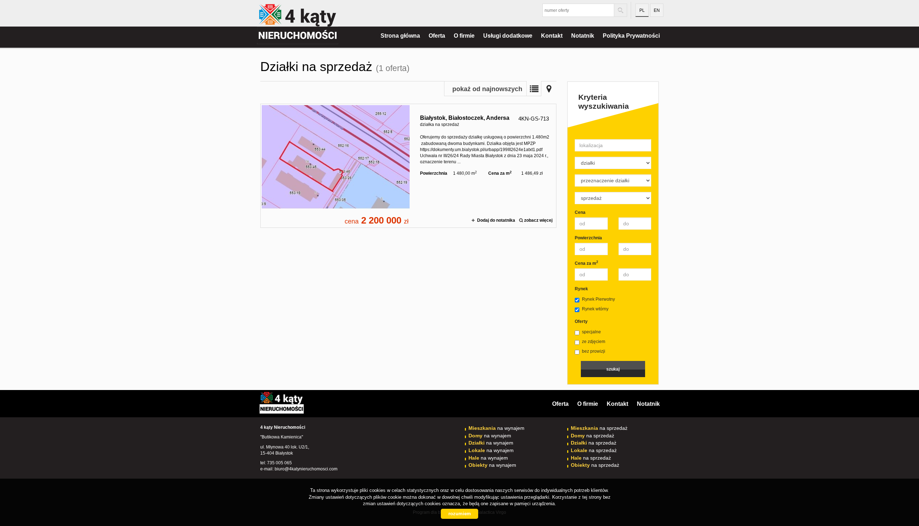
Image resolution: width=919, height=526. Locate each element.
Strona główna (400, 36)
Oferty (581, 321)
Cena (580, 212)
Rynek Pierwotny (598, 299)
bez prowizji (593, 351)
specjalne (591, 331)
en (657, 10)
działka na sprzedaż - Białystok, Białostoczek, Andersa (408, 165)
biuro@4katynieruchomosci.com (306, 468)
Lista (533, 88)
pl (642, 10)
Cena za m (586, 263)
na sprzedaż (599, 428)
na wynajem (496, 428)
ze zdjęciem (593, 341)
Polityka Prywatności (631, 36)
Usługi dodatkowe (507, 36)
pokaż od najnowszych (487, 89)
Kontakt (552, 36)
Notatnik (582, 36)
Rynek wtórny (595, 308)
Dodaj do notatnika (496, 220)
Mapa (548, 88)
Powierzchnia (588, 237)
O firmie (464, 36)
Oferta (437, 36)
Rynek (581, 288)
